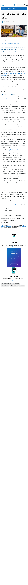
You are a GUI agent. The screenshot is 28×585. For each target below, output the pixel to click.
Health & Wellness (6, 8)
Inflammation (17, 283)
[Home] (9, 5)
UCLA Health (6, 99)
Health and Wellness (7, 283)
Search (24, 5)
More (14, 8)
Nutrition (22, 285)
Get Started (14, 263)
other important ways (11, 204)
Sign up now (14, 280)
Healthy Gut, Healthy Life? (13, 43)
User (27, 5)
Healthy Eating (6, 285)
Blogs (5, 43)
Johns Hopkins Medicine (15, 150)
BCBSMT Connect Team (11, 21)
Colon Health (15, 285)
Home (2, 43)
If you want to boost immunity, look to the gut (9, 224)
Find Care (14, 246)
